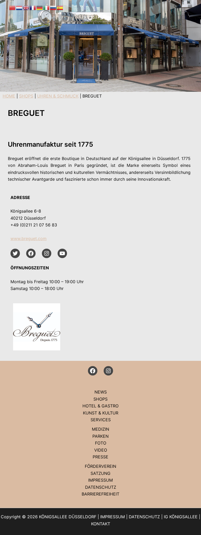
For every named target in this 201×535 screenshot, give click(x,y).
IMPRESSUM (100, 480)
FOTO (100, 443)
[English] (26, 7)
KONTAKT (100, 523)
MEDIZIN (100, 429)
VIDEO (100, 450)
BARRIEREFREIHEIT (100, 494)
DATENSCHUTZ (100, 487)
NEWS (100, 392)
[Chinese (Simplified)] (12, 7)
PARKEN (100, 436)
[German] (39, 7)
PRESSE (100, 456)
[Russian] (53, 7)
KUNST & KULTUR (100, 413)
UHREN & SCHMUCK (58, 96)
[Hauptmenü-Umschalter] (190, 6)
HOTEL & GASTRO (100, 405)
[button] (176, 6)
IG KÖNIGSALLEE (181, 516)
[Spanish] (60, 7)
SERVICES (101, 419)
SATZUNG (100, 473)
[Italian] (46, 7)
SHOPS (26, 96)
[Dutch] (19, 7)
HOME (9, 96)
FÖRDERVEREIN (100, 466)
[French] (33, 7)
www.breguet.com (28, 238)
